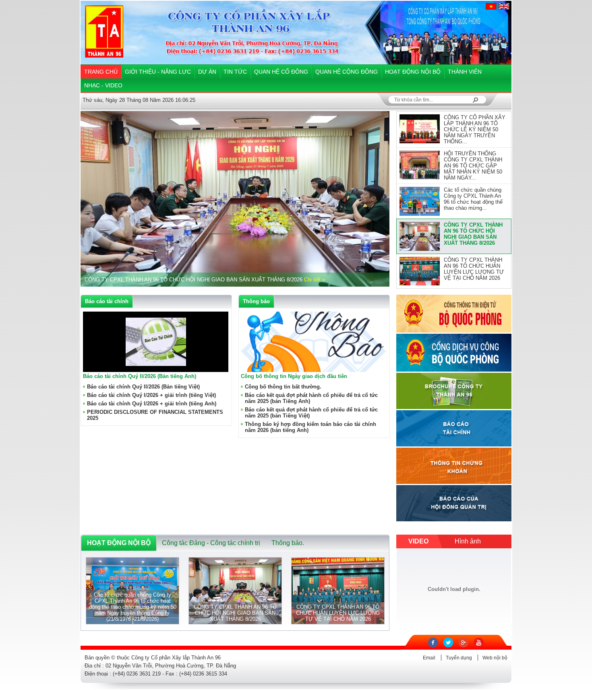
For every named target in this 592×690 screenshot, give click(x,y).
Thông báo (256, 301)
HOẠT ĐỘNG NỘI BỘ (413, 71)
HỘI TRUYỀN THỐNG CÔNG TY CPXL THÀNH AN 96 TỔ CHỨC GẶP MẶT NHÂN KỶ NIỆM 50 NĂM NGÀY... (473, 166)
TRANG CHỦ (101, 71)
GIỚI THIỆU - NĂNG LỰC (158, 71)
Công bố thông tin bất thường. (283, 387)
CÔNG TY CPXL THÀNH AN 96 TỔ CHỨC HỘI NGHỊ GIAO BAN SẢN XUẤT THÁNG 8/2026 (473, 234)
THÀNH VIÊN (465, 71)
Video (418, 541)
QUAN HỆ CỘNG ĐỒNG (346, 71)
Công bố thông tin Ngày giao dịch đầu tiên (294, 376)
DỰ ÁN (207, 71)
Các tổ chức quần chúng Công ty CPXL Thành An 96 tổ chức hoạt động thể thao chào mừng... (473, 199)
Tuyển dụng (459, 658)
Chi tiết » (314, 280)
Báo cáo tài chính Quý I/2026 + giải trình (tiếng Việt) (151, 395)
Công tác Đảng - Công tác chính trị (211, 542)
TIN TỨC (235, 71)
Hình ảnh (468, 541)
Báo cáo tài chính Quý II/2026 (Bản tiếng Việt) (143, 387)
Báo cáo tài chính (106, 301)
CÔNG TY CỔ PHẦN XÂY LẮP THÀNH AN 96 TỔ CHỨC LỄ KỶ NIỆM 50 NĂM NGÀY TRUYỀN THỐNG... (474, 129)
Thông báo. (287, 542)
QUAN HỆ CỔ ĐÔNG (281, 71)
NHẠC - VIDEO (103, 85)
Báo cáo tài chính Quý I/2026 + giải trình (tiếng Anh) (151, 404)
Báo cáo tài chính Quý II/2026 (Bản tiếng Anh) (139, 376)
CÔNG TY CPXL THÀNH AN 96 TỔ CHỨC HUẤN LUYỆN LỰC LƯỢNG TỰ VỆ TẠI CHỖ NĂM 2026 (474, 269)
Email (429, 658)
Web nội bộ (494, 658)
